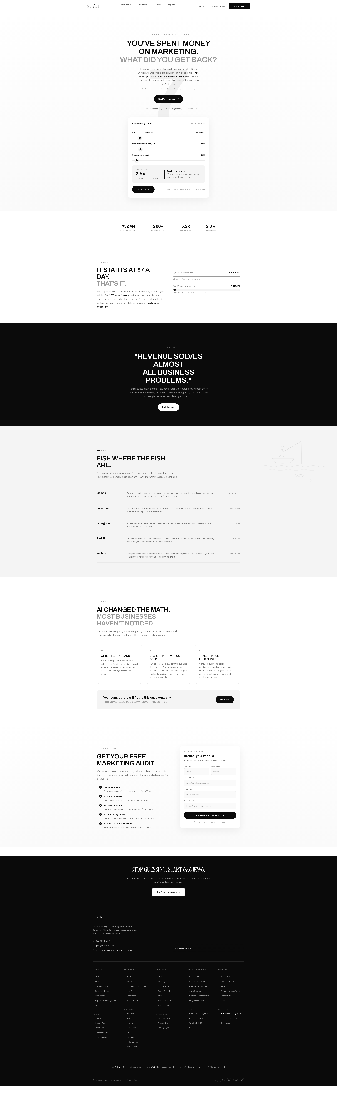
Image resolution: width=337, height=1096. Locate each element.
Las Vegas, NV (164, 1028)
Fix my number (143, 189)
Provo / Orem (164, 1023)
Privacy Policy (131, 1080)
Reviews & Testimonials (199, 996)
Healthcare (131, 977)
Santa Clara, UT (164, 1000)
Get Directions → (183, 948)
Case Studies (195, 991)
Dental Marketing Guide (199, 1013)
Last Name (215, 766)
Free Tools (126, 4)
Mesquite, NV (163, 1005)
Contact (202, 6)
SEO (97, 981)
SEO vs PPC (194, 1028)
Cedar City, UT (164, 991)
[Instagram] (222, 1080)
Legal (129, 1032)
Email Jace (225, 1023)
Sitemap (143, 1080)
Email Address (190, 778)
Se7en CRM (100, 1005)
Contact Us (226, 996)
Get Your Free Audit (167, 892)
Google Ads (100, 1023)
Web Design (100, 996)
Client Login (219, 6)
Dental (129, 981)
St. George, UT (164, 977)
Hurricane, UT (163, 986)
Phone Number (190, 789)
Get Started (238, 6)
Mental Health (132, 1000)
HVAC (129, 1018)
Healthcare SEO (196, 1018)
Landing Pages (101, 1037)
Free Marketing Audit (198, 986)
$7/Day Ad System (197, 981)
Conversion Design (103, 1032)
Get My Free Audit (167, 99)
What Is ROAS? (195, 1023)
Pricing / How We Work (230, 991)
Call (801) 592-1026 (229, 1018)
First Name (188, 766)
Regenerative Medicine (136, 986)
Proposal (171, 4)
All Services (100, 977)
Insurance (131, 1037)
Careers (224, 1000)
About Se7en (226, 977)
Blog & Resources (196, 1000)
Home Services (133, 1013)
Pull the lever (168, 407)
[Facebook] (216, 1080)
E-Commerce (132, 1042)
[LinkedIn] (229, 1080)
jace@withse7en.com (105, 945)
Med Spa (130, 991)
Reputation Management (106, 1000)
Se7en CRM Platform (198, 977)
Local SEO (99, 1018)
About (158, 4)
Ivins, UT (161, 996)
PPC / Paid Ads (101, 986)
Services (143, 4)
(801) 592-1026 (103, 941)
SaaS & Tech (132, 1047)
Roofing (130, 1023)
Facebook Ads (101, 1028)
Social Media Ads (102, 991)
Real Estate (131, 1028)
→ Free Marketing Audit (231, 1013)
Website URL (189, 801)
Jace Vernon (226, 986)
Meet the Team (227, 981)
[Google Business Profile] (242, 1080)
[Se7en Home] (94, 6)
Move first (225, 699)
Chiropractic (132, 996)
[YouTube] (235, 1080)
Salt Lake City (164, 1018)
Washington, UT (164, 981)
